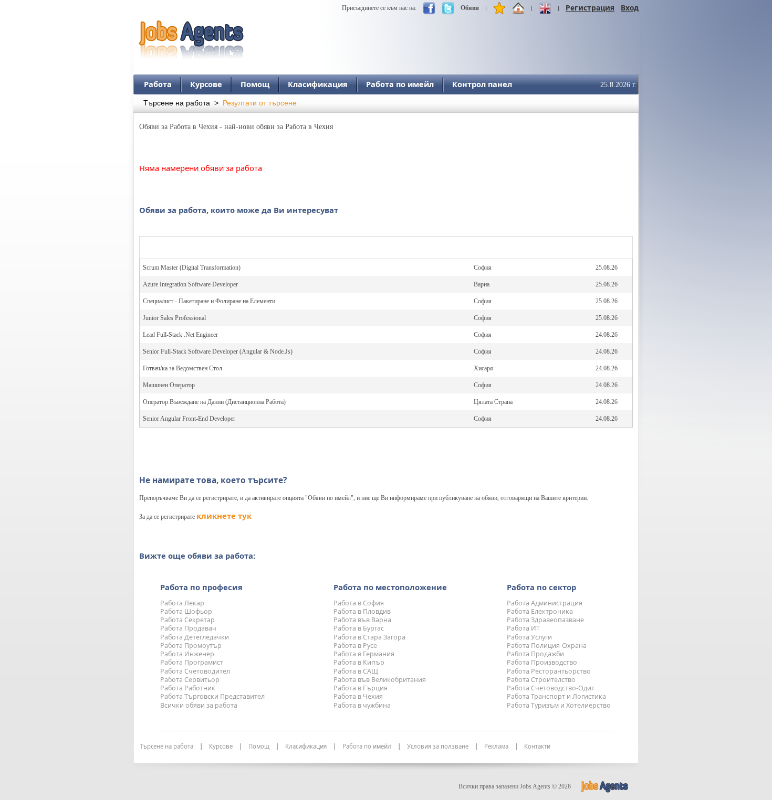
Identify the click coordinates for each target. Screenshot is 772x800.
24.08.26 (607, 334)
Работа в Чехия (358, 696)
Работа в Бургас (358, 628)
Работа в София (358, 603)
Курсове (206, 84)
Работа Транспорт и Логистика (556, 696)
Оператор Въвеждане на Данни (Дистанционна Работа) (214, 402)
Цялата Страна (493, 402)
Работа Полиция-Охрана (547, 645)
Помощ (255, 84)
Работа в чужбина (362, 705)
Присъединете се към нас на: (379, 8)
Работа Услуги (529, 637)
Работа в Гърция (360, 688)
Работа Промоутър (191, 645)
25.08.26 (607, 267)
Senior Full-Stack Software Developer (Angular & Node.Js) (218, 351)
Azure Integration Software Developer (190, 284)
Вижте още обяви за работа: (197, 555)
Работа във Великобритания (379, 679)
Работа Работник (187, 688)
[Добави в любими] (499, 10)
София (483, 267)
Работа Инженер (187, 653)
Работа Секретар (187, 619)
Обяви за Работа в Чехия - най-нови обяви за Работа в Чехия (236, 127)
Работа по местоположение (390, 587)
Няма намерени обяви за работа (200, 168)
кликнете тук (224, 515)
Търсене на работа (176, 103)
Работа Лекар (182, 603)
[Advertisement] (447, 35)
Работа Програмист (191, 662)
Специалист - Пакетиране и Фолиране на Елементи (209, 301)
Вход (630, 8)
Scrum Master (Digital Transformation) (192, 267)
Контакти (537, 746)
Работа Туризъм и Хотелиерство (559, 705)
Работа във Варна (362, 619)
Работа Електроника (540, 611)
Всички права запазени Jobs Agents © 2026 (514, 786)
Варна (481, 284)
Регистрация (590, 8)
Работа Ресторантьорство (549, 671)
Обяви (470, 8)
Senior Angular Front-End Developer (189, 418)
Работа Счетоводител (195, 671)
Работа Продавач (188, 628)
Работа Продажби (535, 653)
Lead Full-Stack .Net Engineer (180, 334)
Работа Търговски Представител (212, 696)
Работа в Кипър (358, 662)
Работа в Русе (355, 645)
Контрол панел (482, 84)
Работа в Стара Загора (369, 637)
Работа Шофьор (186, 611)
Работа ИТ (523, 628)
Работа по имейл (400, 84)
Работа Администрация (544, 603)
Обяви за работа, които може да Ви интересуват (238, 210)
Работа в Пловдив (362, 611)
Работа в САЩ (355, 671)
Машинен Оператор (169, 385)
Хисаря (483, 368)
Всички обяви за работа (198, 705)
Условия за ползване (437, 746)
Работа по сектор (541, 587)
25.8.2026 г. (618, 85)
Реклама (496, 746)
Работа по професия (201, 587)
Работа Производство (542, 662)
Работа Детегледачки (194, 637)
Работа (158, 84)
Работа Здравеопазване (545, 619)
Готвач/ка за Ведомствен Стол (182, 368)
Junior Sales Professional (174, 318)
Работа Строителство (541, 679)
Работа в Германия (363, 653)
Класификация (318, 84)
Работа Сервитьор (190, 679)
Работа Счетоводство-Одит (550, 688)
